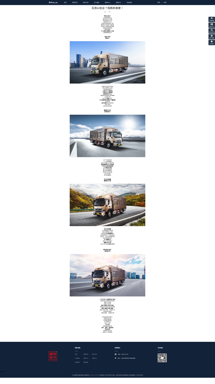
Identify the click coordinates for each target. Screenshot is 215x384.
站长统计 (2, 371)
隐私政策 (86, 362)
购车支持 (85, 2)
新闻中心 (107, 2)
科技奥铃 (129, 2)
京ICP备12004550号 (94, 375)
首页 (65, 2)
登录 (158, 2)
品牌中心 (118, 2)
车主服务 (96, 2)
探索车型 (75, 2)
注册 (165, 2)
